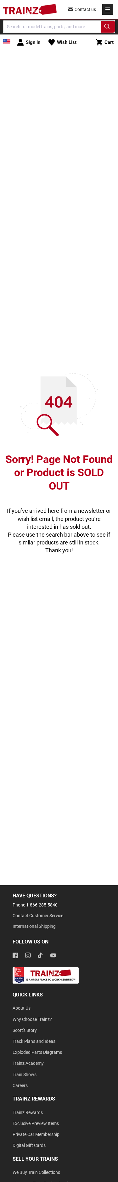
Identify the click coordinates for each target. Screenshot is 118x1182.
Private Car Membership (36, 1134)
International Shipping (34, 926)
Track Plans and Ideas (34, 1041)
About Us (22, 1008)
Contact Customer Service (38, 915)
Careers (20, 1085)
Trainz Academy (28, 1063)
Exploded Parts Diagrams (37, 1052)
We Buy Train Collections (36, 1172)
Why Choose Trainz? (32, 1019)
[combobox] (59, 26)
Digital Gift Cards (29, 1145)
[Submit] (108, 27)
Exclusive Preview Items (36, 1123)
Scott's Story (25, 1030)
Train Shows (25, 1074)
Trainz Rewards (28, 1112)
